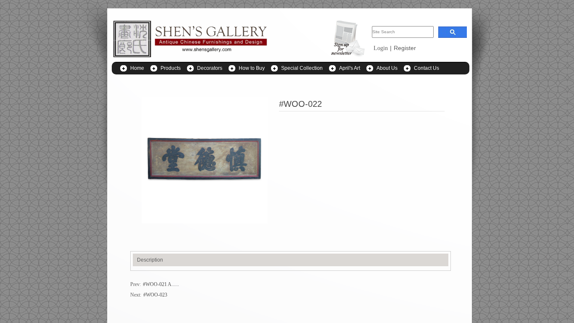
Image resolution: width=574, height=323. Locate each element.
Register (405, 48)
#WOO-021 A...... (161, 284)
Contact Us (426, 68)
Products (171, 68)
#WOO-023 (155, 295)
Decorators (209, 68)
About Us (387, 68)
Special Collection (302, 68)
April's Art (349, 68)
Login (381, 48)
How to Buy (252, 68)
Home (137, 68)
